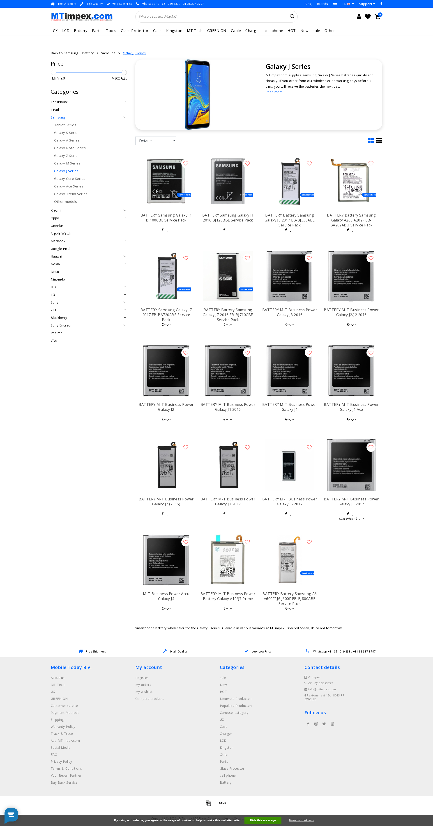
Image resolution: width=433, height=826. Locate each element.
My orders (143, 684)
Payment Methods (65, 712)
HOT (292, 30)
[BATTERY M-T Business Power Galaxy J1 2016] (228, 371)
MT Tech (195, 30)
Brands (322, 4)
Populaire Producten (236, 705)
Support (365, 4)
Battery (80, 30)
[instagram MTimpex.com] (316, 723)
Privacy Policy (61, 761)
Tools (111, 30)
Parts (96, 30)
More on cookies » (301, 820)
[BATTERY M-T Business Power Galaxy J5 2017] (289, 465)
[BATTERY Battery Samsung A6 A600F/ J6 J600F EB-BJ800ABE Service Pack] (289, 560)
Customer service (64, 705)
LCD (65, 30)
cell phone (274, 30)
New (304, 30)
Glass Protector (135, 30)
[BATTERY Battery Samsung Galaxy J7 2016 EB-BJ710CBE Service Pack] (228, 276)
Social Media (61, 747)
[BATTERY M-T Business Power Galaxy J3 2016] (289, 276)
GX (55, 30)
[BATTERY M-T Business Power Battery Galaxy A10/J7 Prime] (228, 560)
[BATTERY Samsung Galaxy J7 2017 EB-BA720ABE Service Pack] (166, 276)
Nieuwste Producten (236, 698)
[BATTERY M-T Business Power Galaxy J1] (289, 371)
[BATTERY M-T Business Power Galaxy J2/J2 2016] (351, 276)
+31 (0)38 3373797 (320, 683)
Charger (252, 30)
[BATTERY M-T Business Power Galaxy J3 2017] (351, 465)
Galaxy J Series (134, 53)
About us (58, 677)
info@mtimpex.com (322, 689)
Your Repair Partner (66, 775)
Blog (308, 4)
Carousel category (234, 712)
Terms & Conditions (66, 768)
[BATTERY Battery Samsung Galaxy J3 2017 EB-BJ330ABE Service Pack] (289, 181)
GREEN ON (216, 30)
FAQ (54, 754)
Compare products (149, 698)
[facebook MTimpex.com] (307, 723)
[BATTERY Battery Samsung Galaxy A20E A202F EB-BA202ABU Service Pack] (351, 181)
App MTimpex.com (65, 740)
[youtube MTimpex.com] (332, 723)
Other (330, 30)
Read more (274, 92)
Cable (236, 30)
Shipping (57, 719)
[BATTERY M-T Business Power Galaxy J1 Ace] (351, 371)
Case (157, 30)
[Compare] (335, 3)
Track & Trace (62, 733)
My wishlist (143, 691)
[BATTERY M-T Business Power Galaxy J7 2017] (228, 465)
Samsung (108, 53)
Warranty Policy (63, 726)
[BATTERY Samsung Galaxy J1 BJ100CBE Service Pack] (166, 181)
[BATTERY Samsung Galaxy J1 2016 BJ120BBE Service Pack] (228, 181)
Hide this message (263, 820)
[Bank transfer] (223, 805)
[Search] (292, 16)
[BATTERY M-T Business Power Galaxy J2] (166, 371)
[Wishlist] (368, 17)
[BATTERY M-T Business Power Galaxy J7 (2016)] (166, 465)
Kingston (174, 30)
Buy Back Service (64, 782)
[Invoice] (210, 805)
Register (141, 677)
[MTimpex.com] (82, 16)
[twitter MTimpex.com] (324, 723)
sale (316, 30)
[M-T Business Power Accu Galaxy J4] (166, 560)
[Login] (359, 17)
